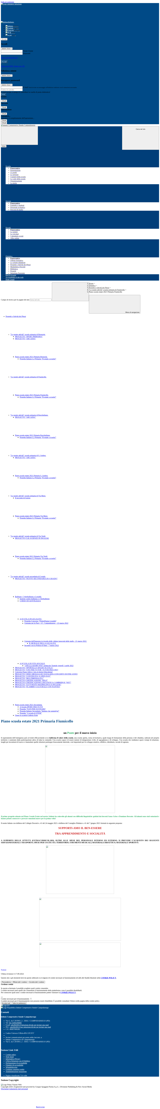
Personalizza (6, 982)
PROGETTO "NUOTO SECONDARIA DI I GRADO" (36, 579)
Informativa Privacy (13, 1059)
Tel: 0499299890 (15, 1023)
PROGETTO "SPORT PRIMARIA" (29, 337)
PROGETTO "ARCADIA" (25, 339)
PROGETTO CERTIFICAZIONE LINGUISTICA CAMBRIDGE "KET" (43, 682)
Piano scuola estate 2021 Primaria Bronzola (31, 357)
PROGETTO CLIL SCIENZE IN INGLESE (32, 538)
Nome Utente (28, 51)
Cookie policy (11, 1055)
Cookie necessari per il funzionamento (15, 999)
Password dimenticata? (9, 58)
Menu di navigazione (132, 312)
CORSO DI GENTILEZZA (30, 601)
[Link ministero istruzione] (11, 4)
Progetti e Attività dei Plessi (99, 288)
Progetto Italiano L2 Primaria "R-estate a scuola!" (38, 359)
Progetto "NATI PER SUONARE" (33, 709)
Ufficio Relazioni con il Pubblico (18, 1061)
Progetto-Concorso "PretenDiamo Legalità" (40, 621)
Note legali (10, 1057)
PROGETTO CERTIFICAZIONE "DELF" (31, 680)
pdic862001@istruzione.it (30, 1025)
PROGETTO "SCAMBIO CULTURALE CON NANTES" (37, 687)
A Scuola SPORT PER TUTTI (31, 707)
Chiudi (4, 101)
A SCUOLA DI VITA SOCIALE (32, 663)
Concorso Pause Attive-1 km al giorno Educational (33, 672)
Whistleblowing (11, 1067)
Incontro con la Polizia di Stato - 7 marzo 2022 (41, 645)
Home (91, 283)
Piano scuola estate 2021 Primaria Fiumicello (32, 395)
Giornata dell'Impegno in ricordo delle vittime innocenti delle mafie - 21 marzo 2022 (55, 641)
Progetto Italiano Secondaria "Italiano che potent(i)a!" (39, 711)
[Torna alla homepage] (80, 125)
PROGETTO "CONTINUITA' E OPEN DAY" (33, 676)
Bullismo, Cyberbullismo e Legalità (28, 597)
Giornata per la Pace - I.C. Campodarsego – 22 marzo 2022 (46, 623)
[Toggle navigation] (19, 135)
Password (26, 53)
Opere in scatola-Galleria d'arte (26, 715)
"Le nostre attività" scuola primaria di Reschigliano (29, 415)
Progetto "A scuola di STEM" (31, 713)
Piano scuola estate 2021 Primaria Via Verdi (31, 556)
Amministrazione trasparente (16, 1072)
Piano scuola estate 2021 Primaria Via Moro (31, 516)
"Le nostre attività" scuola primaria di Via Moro (28, 496)
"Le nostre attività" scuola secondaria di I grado (28, 576)
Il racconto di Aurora (22, 498)
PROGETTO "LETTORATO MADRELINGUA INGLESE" (38, 685)
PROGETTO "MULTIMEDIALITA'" (29, 678)
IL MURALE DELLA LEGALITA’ (42, 643)
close (4, 146)
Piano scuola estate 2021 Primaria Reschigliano (32, 435)
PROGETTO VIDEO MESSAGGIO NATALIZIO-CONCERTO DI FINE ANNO (46, 674)
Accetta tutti (36, 982)
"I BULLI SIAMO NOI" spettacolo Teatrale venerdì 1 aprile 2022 (48, 666)
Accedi (4, 39)
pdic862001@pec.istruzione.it (30, 1027)
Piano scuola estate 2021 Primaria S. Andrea (31, 476)
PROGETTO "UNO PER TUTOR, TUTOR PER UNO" (36, 670)
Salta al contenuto (7, 2)
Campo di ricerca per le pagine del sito (15, 300)
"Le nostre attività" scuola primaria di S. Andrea (28, 455)
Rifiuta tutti (20, 982)
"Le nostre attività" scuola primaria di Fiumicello (107, 290)
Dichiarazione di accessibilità (16, 1063)
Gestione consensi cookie (15, 1069)
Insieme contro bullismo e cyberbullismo (35, 599)
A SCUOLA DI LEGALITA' (31, 619)
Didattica (92, 286)
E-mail (25, 87)
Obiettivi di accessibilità (14, 1065)
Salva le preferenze (19, 1003)
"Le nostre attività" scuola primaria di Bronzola (28, 334)
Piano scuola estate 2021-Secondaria (28, 705)
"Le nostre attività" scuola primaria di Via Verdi (28, 536)
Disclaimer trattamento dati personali (14, 1089)
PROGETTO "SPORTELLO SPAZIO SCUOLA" (34, 668)
